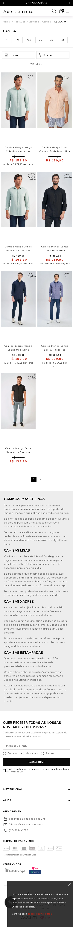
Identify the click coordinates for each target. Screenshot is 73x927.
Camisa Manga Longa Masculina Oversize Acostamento (18, 248)
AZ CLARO (60, 21)
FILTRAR (18, 55)
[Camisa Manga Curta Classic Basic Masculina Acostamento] (54, 100)
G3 (62, 39)
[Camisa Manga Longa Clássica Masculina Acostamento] (18, 100)
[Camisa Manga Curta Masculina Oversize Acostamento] (18, 401)
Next (40, 479)
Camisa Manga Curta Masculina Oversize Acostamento (18, 450)
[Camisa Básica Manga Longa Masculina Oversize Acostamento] (18, 299)
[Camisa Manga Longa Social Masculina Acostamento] (54, 299)
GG (29, 39)
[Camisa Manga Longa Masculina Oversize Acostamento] (18, 199)
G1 (40, 39)
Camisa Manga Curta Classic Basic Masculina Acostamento (54, 149)
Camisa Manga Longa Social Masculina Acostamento (55, 347)
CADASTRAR (36, 762)
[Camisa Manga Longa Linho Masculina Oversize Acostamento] (54, 199)
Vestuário (34, 21)
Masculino (19, 21)
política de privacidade (40, 913)
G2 (51, 39)
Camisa (46, 21)
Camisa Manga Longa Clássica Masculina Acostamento (18, 149)
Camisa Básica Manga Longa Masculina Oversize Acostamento (18, 347)
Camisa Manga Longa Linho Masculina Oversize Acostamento (55, 248)
